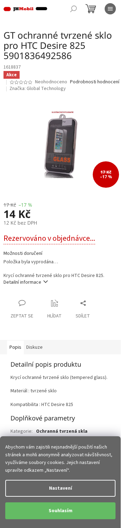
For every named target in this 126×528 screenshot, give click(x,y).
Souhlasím (60, 510)
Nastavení (60, 488)
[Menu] (110, 9)
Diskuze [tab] (34, 347)
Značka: (37, 88)
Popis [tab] (15, 347)
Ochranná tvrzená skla (62, 431)
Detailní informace (22, 282)
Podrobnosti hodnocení (94, 82)
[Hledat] (73, 9)
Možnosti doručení (23, 253)
